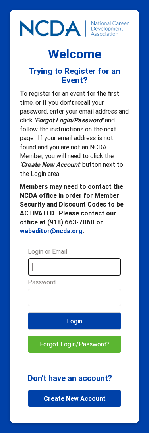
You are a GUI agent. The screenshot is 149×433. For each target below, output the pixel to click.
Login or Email (47, 251)
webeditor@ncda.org (51, 231)
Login (74, 321)
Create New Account (75, 398)
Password (42, 282)
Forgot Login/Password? (75, 344)
